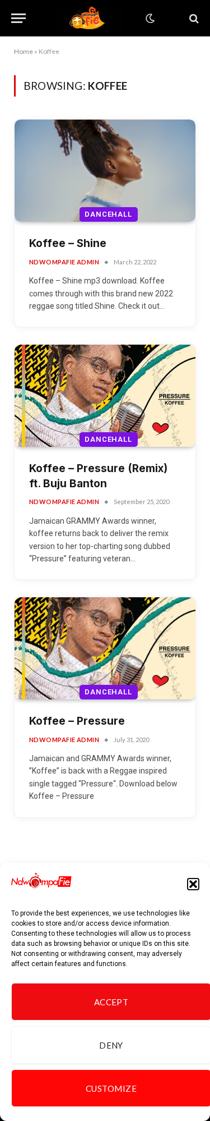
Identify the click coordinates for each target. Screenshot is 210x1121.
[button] (193, 884)
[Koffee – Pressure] (105, 648)
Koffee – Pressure (77, 721)
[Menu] (18, 18)
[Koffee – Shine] (105, 171)
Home (23, 51)
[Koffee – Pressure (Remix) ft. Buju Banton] (105, 396)
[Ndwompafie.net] (89, 18)
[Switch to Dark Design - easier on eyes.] (149, 18)
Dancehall (108, 214)
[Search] (193, 18)
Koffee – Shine (67, 243)
